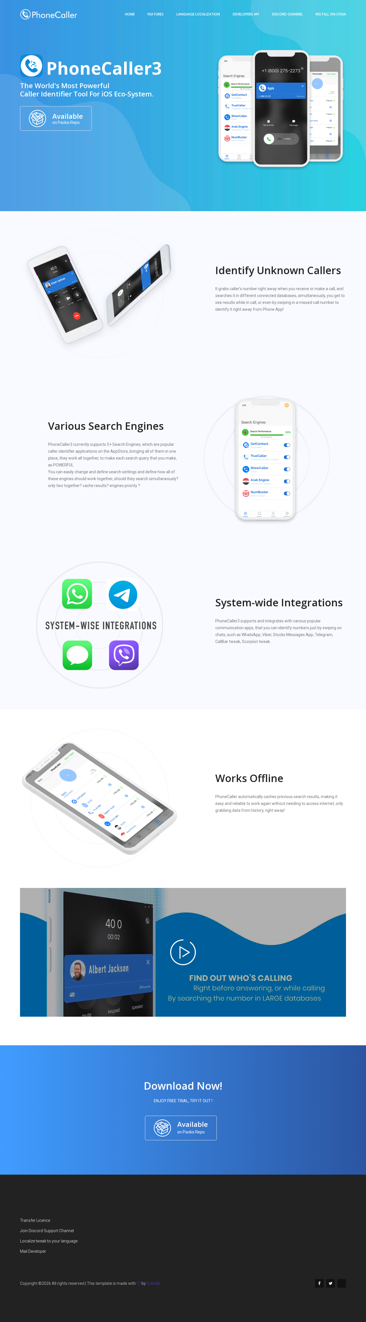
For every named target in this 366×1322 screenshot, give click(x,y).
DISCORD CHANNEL (287, 14)
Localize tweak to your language (48, 1241)
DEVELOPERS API (246, 14)
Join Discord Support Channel (47, 1230)
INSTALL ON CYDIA (331, 14)
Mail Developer (33, 1251)
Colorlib (153, 1283)
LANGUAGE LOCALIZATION (198, 14)
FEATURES (156, 14)
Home (130, 14)
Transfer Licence (35, 1220)
